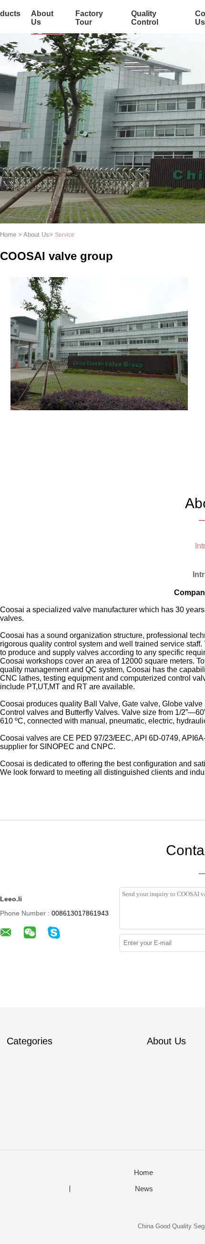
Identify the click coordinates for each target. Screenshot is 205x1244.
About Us (42, 18)
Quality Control (144, 18)
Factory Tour (89, 18)
